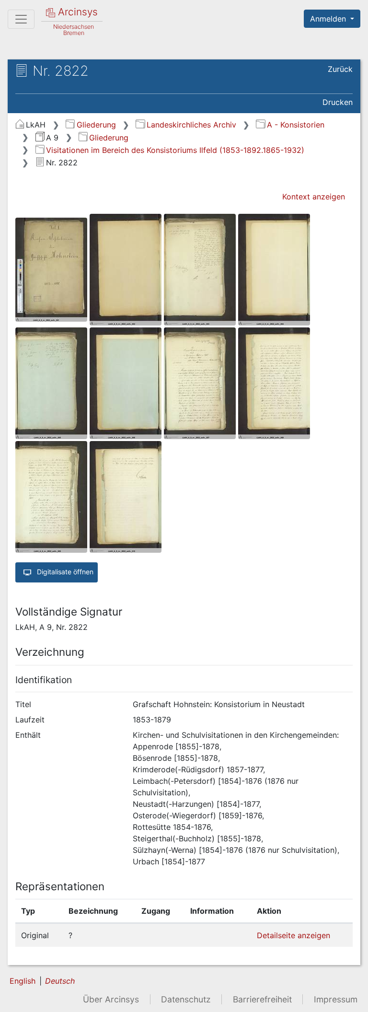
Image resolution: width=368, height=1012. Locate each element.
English (22, 981)
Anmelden (329, 18)
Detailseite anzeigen (293, 935)
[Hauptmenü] (21, 19)
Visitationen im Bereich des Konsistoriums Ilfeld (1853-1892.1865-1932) (175, 150)
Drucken (337, 102)
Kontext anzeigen (313, 196)
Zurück (340, 69)
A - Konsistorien (295, 124)
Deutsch (60, 981)
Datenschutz (186, 999)
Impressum (335, 999)
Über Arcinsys (111, 999)
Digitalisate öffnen (64, 572)
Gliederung (96, 124)
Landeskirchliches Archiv (191, 124)
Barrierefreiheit (262, 999)
